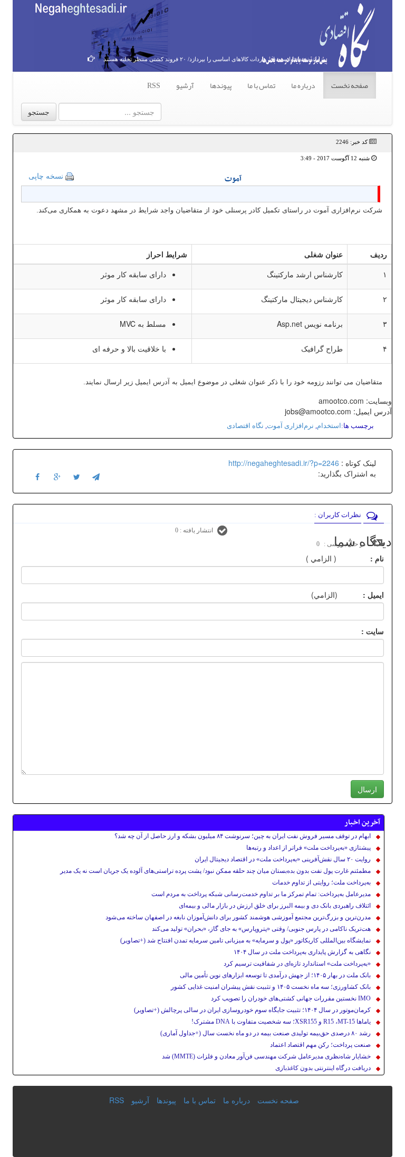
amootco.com (341, 400)
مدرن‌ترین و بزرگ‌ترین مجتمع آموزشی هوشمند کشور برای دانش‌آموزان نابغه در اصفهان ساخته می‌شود (238, 917)
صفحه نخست (349, 85)
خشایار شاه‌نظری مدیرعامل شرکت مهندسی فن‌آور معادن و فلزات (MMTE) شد (266, 1056)
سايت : (361, 631)
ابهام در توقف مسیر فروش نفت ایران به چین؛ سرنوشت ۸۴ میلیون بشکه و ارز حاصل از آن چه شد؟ (242, 836)
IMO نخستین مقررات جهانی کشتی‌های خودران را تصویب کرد (291, 998)
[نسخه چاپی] (69, 175)
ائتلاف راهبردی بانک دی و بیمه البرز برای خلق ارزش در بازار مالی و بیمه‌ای (275, 905)
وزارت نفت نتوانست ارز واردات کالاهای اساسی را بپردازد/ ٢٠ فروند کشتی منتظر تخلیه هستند (214, 59)
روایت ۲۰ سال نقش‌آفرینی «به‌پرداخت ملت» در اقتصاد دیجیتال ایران (283, 859)
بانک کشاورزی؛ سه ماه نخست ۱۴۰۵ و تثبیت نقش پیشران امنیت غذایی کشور (271, 986)
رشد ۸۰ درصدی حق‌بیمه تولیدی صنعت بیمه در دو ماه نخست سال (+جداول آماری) (265, 1033)
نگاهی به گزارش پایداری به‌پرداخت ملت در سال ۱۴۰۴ (302, 952)
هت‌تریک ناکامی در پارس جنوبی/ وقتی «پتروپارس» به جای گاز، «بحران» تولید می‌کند (261, 928)
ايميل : (361, 594)
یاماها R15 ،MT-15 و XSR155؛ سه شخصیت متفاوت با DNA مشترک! (281, 1021)
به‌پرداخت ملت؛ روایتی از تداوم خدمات (321, 882)
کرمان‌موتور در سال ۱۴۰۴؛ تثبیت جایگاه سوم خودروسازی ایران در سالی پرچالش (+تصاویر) (252, 1010)
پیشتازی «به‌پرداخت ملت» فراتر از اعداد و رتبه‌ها (308, 847)
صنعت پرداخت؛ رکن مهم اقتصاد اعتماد (320, 1044)
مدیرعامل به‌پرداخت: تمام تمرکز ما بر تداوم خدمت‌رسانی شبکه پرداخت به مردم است (261, 894)
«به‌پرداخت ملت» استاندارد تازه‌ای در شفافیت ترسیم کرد (297, 963)
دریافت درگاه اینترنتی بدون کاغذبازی (323, 1068)
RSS (153, 85)
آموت (233, 179)
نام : (361, 558)
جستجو (39, 111)
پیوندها (221, 85)
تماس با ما (261, 85)
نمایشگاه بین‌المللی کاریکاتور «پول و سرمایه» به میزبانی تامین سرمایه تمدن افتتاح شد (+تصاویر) (245, 940)
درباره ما (303, 85)
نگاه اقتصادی (245, 426)
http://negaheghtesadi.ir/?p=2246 (283, 463)
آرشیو (185, 85)
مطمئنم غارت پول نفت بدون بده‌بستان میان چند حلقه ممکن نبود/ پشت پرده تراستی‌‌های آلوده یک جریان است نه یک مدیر (215, 870)
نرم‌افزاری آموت (290, 426)
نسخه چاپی (45, 175)
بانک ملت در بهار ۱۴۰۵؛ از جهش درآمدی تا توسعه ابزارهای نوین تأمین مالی (275, 975)
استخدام (329, 426)
